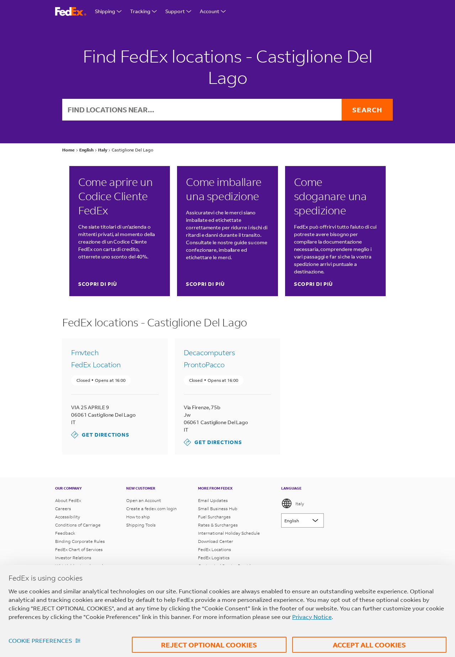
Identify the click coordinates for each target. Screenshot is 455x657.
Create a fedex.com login (151, 508)
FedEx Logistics (214, 557)
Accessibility (67, 516)
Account (209, 11)
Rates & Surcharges (218, 525)
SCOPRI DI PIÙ (97, 284)
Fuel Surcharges (214, 516)
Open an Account (143, 500)
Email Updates (213, 500)
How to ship (138, 516)
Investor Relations (73, 557)
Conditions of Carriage (78, 525)
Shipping (105, 11)
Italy (299, 503)
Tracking (140, 11)
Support (175, 11)
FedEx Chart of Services (79, 549)
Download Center (215, 541)
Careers (63, 508)
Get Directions (100, 434)
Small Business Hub (217, 508)
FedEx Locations (214, 549)
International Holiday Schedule (229, 533)
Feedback (65, 533)
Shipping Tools (141, 525)
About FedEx (68, 500)
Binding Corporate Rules (80, 541)
